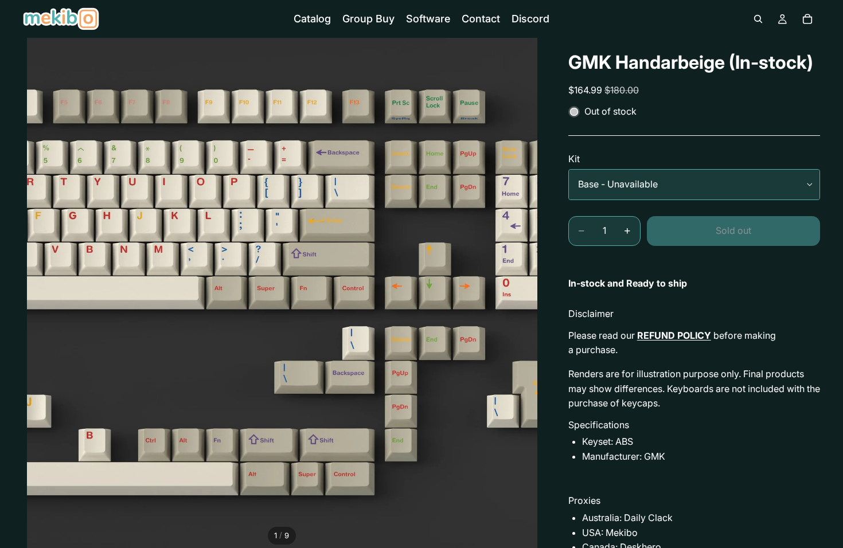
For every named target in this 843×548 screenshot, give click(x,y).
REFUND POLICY (674, 335)
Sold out (733, 230)
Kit (574, 159)
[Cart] (807, 19)
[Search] (758, 19)
